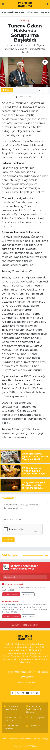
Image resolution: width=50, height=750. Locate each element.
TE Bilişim (32, 746)
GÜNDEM (32, 12)
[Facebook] (13, 693)
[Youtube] (27, 693)
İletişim (36, 739)
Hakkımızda (25, 739)
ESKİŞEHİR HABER (13, 12)
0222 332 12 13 (26, 677)
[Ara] (46, 4)
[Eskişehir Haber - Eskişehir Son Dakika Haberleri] (25, 4)
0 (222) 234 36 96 (12, 616)
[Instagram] (22, 693)
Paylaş (8, 90)
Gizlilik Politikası (10, 739)
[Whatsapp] (32, 693)
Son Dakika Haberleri (11, 727)
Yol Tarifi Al (29, 594)
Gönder (8, 539)
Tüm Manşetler (36, 717)
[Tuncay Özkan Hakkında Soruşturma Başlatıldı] (25, 72)
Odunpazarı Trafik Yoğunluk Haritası (33, 709)
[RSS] (37, 693)
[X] (17, 693)
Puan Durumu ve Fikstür (13, 719)
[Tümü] (46, 555)
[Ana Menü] (3, 4)
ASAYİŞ (45, 12)
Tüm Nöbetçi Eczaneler (26, 625)
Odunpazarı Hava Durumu (11, 707)
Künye (45, 739)
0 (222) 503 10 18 (12, 594)
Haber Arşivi (36, 726)
